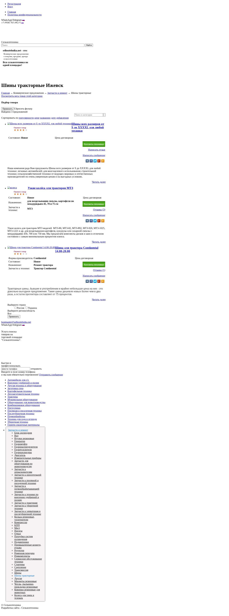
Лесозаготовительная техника (23, 394)
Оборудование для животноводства (26, 402)
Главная (11, 12)
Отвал (17, 533)
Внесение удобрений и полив (23, 382)
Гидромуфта (20, 444)
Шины (17, 573)
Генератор (19, 441)
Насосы (18, 531)
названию (45, 118)
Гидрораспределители (26, 447)
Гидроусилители (23, 449)
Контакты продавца (94, 144)
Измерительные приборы (27, 458)
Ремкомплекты (22, 556)
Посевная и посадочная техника (24, 410)
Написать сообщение (94, 155)
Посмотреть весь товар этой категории (22, 96)
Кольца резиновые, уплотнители (24, 518)
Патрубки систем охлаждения (23, 538)
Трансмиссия (21, 570)
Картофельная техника (19, 391)
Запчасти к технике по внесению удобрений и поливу (26, 497)
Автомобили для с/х (18, 380)
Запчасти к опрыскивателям (23, 470)
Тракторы (12, 396)
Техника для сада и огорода (22, 419)
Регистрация (14, 3)
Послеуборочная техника (20, 413)
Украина (32, 308)
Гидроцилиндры (23, 452)
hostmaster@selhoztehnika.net (12, 25)
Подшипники (21, 542)
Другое (18, 578)
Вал (16, 435)
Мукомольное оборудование (22, 399)
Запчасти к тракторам (25, 503)
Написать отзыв (96, 149)
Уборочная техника (17, 422)
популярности (26, 118)
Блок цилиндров (23, 433)
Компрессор (20, 522)
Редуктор (19, 550)
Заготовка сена (15, 388)
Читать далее (99, 182)
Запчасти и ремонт (57, 93)
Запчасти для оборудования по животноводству (23, 464)
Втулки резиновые (24, 438)
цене (36, 118)
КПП (17, 525)
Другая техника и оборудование (24, 385)
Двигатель (19, 455)
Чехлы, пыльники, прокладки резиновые (26, 585)
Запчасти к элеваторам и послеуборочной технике (27, 512)
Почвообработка (16, 416)
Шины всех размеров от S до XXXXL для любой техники (88, 127)
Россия (20, 308)
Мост (17, 528)
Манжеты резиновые (25, 581)
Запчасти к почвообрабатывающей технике (26, 489)
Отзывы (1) (99, 270)
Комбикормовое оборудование (23, 405)
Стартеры (19, 564)
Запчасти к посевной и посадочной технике (26, 482)
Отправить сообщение (51, 374)
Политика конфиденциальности (24, 14)
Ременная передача (24, 553)
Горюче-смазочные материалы (23, 424)
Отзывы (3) (99, 209)
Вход (10, 6)
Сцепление (20, 567)
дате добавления (60, 118)
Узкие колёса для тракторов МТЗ (50, 188)
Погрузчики (13, 408)
